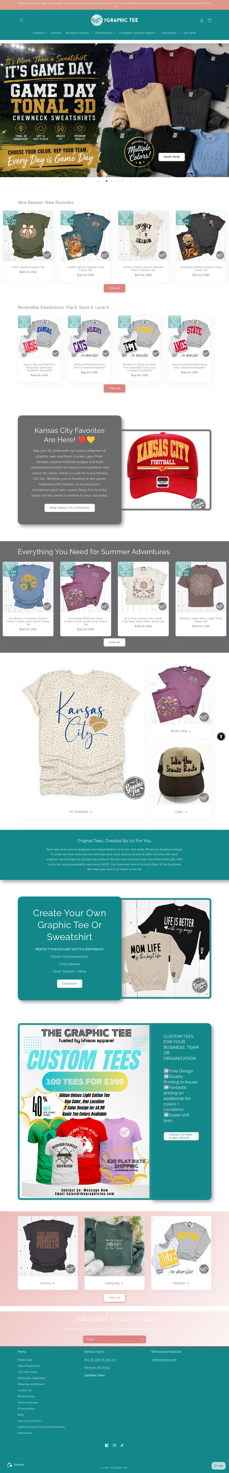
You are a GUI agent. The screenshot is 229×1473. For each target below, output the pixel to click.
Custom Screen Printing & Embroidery (41, 1426)
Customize (69, 983)
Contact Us (25, 1390)
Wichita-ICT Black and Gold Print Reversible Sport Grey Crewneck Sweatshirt (139, 367)
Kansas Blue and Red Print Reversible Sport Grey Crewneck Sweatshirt (39, 367)
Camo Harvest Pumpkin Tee (28, 267)
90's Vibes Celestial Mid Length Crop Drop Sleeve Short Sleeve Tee (143, 620)
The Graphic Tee (118, 1468)
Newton (179, 1283)
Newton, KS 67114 (97, 1367)
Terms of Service (28, 1402)
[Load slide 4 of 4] (122, 181)
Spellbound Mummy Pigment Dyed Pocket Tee (201, 269)
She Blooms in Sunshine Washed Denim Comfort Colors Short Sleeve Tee (28, 621)
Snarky (45, 1283)
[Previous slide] (98, 181)
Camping (112, 1283)
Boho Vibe (179, 731)
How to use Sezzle (29, 1420)
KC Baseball (79, 811)
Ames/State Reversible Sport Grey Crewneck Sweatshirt (189, 366)
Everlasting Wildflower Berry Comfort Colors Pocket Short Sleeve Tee (85, 621)
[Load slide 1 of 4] (106, 181)
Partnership (25, 1433)
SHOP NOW (172, 157)
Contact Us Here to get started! (180, 1136)
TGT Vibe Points (28, 1372)
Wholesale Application (32, 1378)
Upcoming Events (29, 1365)
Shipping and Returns (31, 1384)
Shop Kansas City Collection (69, 507)
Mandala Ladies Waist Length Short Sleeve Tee (201, 620)
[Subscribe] (142, 1339)
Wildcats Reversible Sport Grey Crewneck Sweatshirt (89, 366)
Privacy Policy (26, 1408)
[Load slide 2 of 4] (112, 181)
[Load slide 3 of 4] (117, 181)
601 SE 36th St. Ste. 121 (100, 1359)
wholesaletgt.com (164, 1359)
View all (114, 288)
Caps (179, 811)
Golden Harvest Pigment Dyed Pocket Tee (86, 269)
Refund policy (26, 1396)
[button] (21, 20)
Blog (21, 1414)
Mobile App (25, 1359)
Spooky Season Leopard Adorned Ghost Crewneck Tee (143, 269)
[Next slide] (131, 181)
